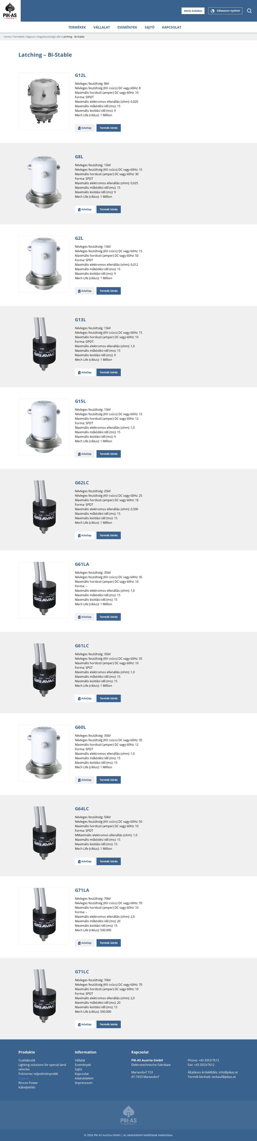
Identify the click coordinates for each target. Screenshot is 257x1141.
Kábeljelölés (26, 1087)
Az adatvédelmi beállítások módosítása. (148, 1135)
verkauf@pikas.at (224, 1077)
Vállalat (101, 27)
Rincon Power (28, 1083)
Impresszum (83, 1083)
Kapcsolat (171, 27)
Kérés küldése (193, 11)
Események (127, 27)
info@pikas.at (228, 1072)
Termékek (77, 27)
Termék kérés (109, 128)
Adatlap (86, 128)
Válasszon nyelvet (227, 10)
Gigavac (24, 1078)
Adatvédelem (84, 1078)
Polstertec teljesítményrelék (38, 1074)
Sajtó (149, 27)
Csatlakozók (26, 1060)
